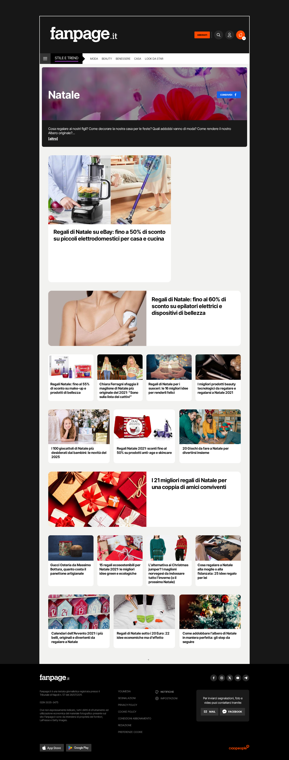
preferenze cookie (130, 732)
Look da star (154, 58)
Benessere (123, 58)
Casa (137, 58)
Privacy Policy (127, 704)
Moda (94, 58)
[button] (52, 748)
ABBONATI (202, 35)
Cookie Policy (127, 711)
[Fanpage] (54, 678)
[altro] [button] (53, 138)
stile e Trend (66, 58)
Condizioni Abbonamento (134, 718)
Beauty (107, 58)
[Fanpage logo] (78, 34)
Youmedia (124, 691)
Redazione (125, 725)
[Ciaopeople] (239, 749)
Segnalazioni (127, 698)
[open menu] (45, 58)
